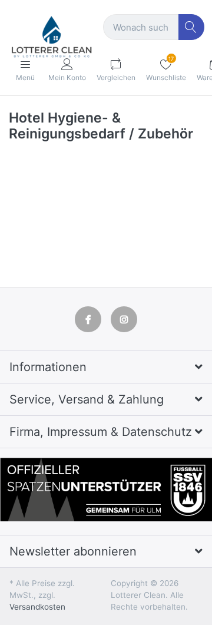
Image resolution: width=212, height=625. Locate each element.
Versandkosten (37, 606)
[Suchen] (191, 27)
